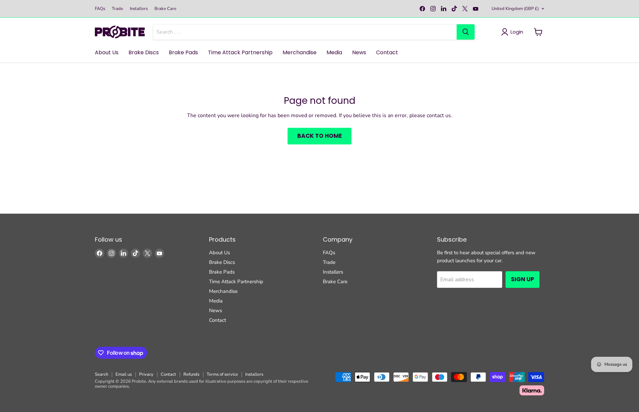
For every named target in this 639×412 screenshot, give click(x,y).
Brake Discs (143, 52)
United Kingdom (515, 9)
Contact (387, 52)
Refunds (191, 374)
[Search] (466, 32)
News (359, 52)
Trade (117, 8)
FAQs (100, 8)
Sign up (522, 279)
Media (334, 52)
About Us (106, 52)
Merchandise (300, 52)
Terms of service (222, 374)
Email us (123, 374)
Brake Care (165, 8)
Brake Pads (183, 52)
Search (101, 374)
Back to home (319, 136)
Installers (139, 8)
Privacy (146, 374)
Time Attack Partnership (240, 52)
